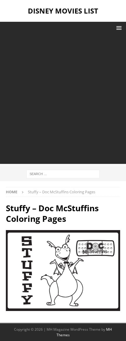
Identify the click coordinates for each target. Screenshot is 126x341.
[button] (118, 27)
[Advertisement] (63, 100)
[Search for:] (63, 173)
